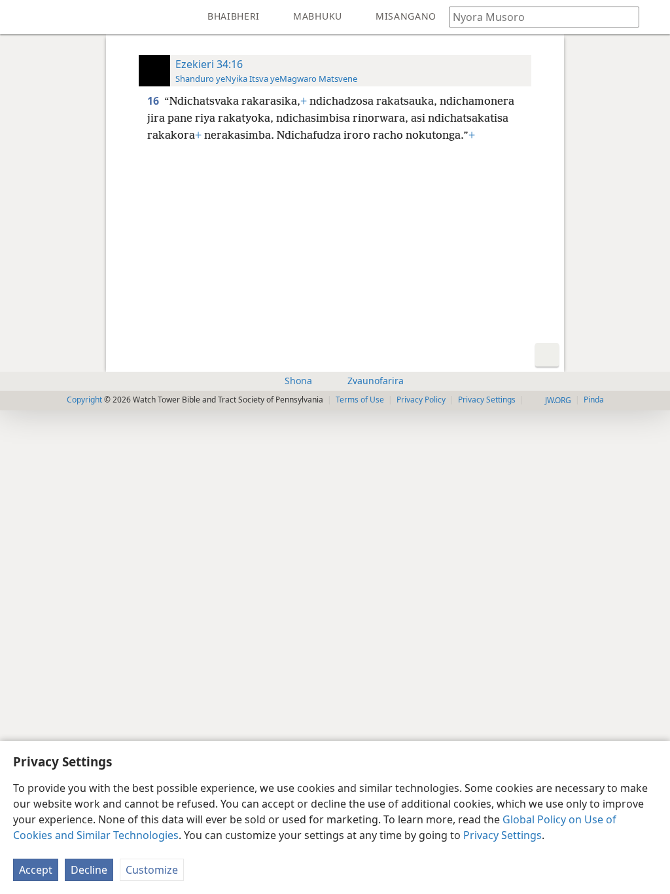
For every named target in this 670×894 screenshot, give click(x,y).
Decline (89, 870)
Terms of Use (360, 399)
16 (154, 101)
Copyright (84, 399)
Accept (35, 870)
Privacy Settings (502, 835)
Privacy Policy (421, 399)
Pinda (594, 399)
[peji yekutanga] (20, 17)
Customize (152, 870)
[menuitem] (20, 17)
